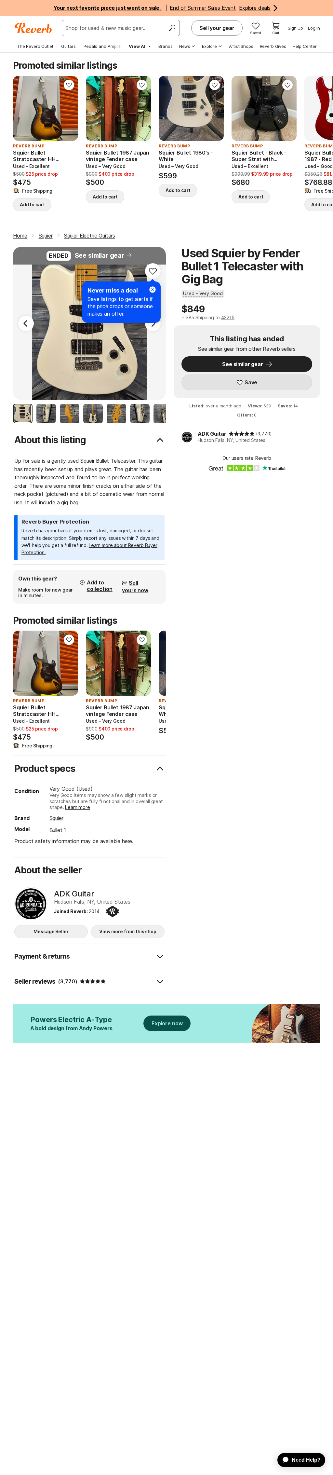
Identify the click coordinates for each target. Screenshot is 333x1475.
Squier (56, 818)
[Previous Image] (26, 323)
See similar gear (99, 255)
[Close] (152, 289)
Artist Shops (241, 46)
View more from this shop (127, 931)
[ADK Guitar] (30, 903)
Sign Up (295, 28)
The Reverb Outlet (35, 46)
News (184, 46)
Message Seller (50, 931)
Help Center (305, 46)
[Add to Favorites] (69, 85)
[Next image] (69, 108)
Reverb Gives (273, 46)
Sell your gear (216, 28)
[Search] (172, 28)
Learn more (77, 807)
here (127, 841)
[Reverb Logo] (33, 28)
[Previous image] (22, 108)
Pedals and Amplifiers (106, 46)
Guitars (68, 46)
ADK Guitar (212, 433)
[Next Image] (153, 323)
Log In (314, 28)
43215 (227, 317)
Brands (165, 46)
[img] (242, 433)
